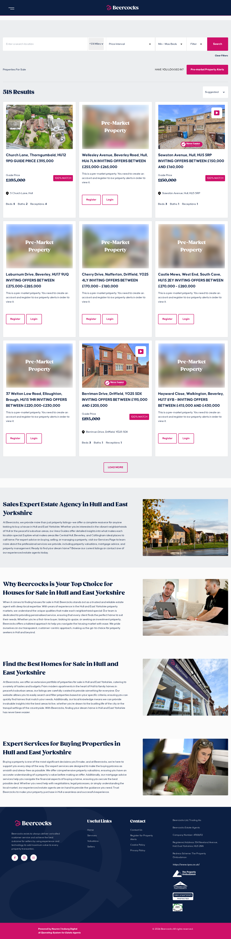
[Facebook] (15, 857)
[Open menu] (11, 8)
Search (217, 44)
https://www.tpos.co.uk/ (186, 864)
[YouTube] (33, 857)
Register (91, 199)
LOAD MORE (115, 467)
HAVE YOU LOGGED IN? (169, 69)
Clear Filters (221, 55)
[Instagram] (24, 857)
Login (110, 199)
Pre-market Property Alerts (207, 69)
